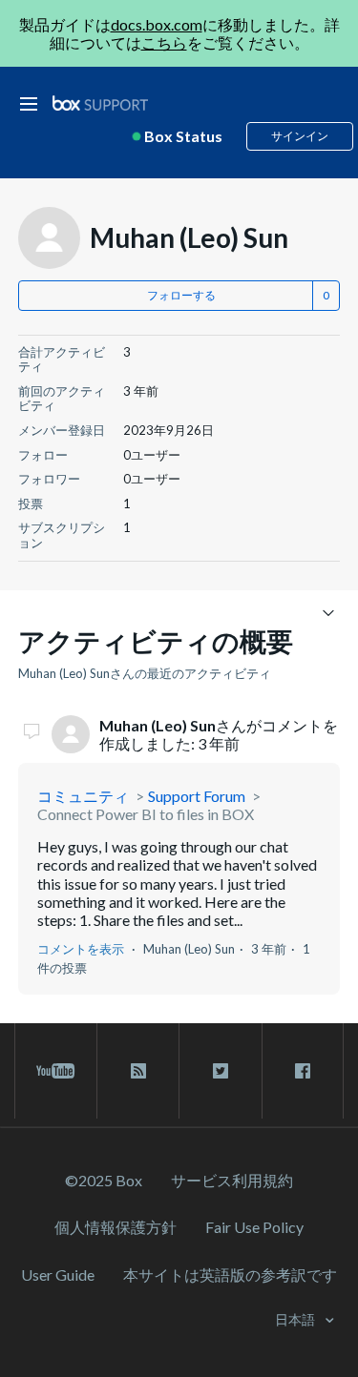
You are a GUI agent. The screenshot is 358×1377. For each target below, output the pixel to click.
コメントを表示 (80, 948)
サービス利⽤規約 (232, 1180)
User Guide (58, 1274)
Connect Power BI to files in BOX (145, 814)
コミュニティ (83, 796)
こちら (164, 42)
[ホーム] (100, 103)
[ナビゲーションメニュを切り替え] (328, 612)
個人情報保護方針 (115, 1227)
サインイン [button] (299, 136)
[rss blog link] (138, 1071)
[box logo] (100, 102)
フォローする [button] (181, 295)
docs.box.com (156, 24)
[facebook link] (303, 1071)
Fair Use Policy (254, 1227)
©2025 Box (103, 1180)
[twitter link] (220, 1071)
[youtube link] (55, 1071)
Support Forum (196, 796)
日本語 (296, 1319)
